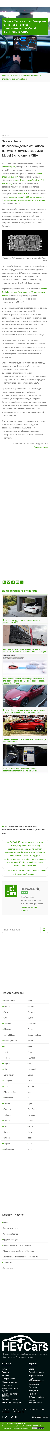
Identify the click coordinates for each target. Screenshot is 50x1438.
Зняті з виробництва (11, 1402)
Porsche (31, 1115)
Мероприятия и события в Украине (18, 1251)
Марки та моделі (9, 1382)
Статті (31, 1369)
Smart (6, 1132)
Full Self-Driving (11, 826)
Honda (7, 1058)
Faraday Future (10, 1041)
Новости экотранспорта (21, 75)
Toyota (7, 1143)
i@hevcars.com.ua (40, 1417)
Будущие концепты (11, 1240)
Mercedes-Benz (11, 1092)
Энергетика (8, 1268)
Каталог (5, 1369)
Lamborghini (32, 1069)
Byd (5, 1018)
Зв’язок (24, 1409)
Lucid (6, 1086)
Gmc (29, 1052)
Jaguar (7, 1063)
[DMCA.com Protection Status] (38, 1428)
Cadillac (7, 1024)
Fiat (5, 1046)
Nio (29, 1098)
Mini (29, 1092)
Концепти (33, 1390)
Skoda (30, 1126)
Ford (6, 1052)
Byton (30, 1018)
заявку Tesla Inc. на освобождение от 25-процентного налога (24, 292)
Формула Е (8, 1262)
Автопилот (30, 830)
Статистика (34, 1384)
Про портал (5, 1409)
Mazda (30, 1086)
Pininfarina (32, 1109)
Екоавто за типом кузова (10, 1389)
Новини (5, 1375)
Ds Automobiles (34, 1035)
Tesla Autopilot (30, 826)
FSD (18, 203)
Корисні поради (36, 1375)
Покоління (7, 1385)
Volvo (30, 1149)
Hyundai (31, 1058)
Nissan (7, 1103)
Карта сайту (34, 1409)
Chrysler (7, 1029)
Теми (42, 1409)
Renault (7, 1121)
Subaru (7, 1138)
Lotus (30, 1081)
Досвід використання (35, 1401)
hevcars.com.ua (41, 447)
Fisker (30, 1046)
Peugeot (7, 1109)
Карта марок (6, 1412)
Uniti (29, 1143)
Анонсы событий (10, 1234)
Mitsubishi (8, 1098)
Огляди (5, 1372)
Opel (29, 1103)
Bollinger (31, 1012)
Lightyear (8, 1081)
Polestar (7, 1115)
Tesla (21, 826)
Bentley (7, 1006)
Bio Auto (31, 1006)
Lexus (30, 1075)
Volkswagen (9, 1149)
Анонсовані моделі (10, 1399)
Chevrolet (31, 1024)
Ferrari (30, 1041)
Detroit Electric (10, 1035)
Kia (5, 1069)
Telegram (25, 907)
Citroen (30, 1029)
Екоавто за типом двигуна (10, 1395)
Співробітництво (19, 1412)
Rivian (30, 1121)
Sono (29, 1132)
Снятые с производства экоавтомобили (20, 1257)
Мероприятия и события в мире (17, 1245)
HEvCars (5, 75)
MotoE (6, 1222)
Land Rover (9, 1075)
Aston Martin (9, 1001)
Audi (29, 1001)
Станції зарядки (36, 1372)
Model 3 (21, 193)
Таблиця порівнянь (37, 1397)
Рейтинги (33, 1394)
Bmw (6, 1012)
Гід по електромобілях (36, 1380)
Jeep (29, 1063)
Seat (6, 1126)
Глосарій (33, 1387)
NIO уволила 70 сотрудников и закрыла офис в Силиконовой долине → (25, 872)
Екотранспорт (8, 1379)
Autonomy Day (9, 167)
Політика (15, 1409)
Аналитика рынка (11, 1228)
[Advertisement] (25, 108)
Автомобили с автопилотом (14, 830)
